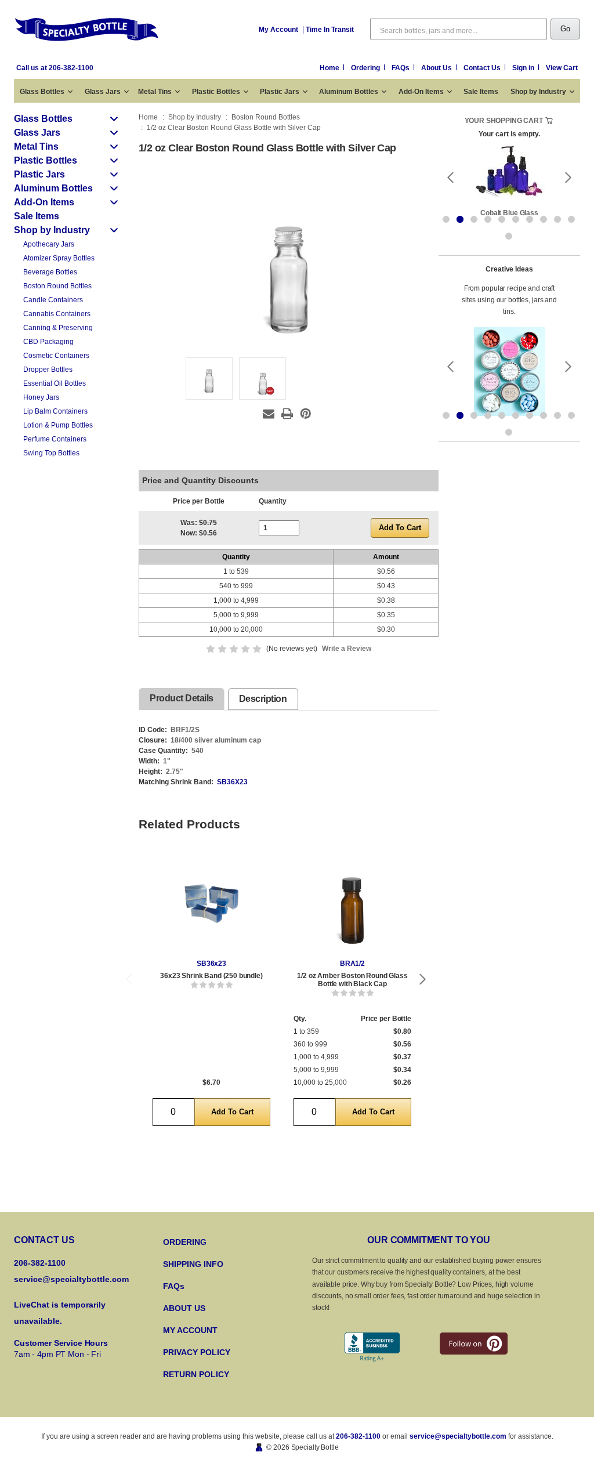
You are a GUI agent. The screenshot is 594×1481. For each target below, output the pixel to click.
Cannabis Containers (56, 314)
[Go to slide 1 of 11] (446, 219)
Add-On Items (421, 92)
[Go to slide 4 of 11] (487, 219)
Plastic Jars (279, 92)
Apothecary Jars (48, 244)
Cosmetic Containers (56, 356)
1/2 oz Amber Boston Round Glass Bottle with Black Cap (352, 980)
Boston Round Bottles (57, 286)
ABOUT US (184, 1308)
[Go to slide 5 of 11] (501, 219)
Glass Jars (103, 92)
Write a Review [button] (346, 648)
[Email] (268, 413)
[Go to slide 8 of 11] (543, 219)
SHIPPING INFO (193, 1264)
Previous (128, 979)
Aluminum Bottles (348, 92)
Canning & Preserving (58, 328)
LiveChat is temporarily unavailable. (60, 1313)
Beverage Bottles (50, 272)
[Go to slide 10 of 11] (571, 219)
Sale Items (480, 92)
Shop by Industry (538, 92)
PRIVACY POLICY (196, 1352)
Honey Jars (41, 397)
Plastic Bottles (216, 92)
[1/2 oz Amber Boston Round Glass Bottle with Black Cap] (352, 903)
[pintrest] (474, 1343)
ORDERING (185, 1242)
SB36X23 (232, 782)
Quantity (273, 501)
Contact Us (482, 68)
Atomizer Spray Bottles (59, 258)
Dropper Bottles (48, 369)
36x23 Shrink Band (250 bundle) (211, 976)
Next (422, 979)
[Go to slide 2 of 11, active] (460, 219)
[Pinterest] (306, 413)
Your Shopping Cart (504, 121)
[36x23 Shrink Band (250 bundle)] (211, 903)
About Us (437, 68)
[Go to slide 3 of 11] (473, 219)
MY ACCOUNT (190, 1330)
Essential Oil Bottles (54, 383)
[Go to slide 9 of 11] (557, 219)
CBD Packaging (48, 342)
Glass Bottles (42, 92)
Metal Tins (155, 92)
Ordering (366, 68)
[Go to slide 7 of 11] (529, 219)
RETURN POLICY (196, 1374)
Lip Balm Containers (55, 411)
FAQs (401, 68)
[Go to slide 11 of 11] (508, 236)
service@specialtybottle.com (71, 1279)
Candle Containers (53, 300)
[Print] (287, 413)
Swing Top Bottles (51, 453)
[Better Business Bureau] (372, 1347)
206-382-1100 (358, 1436)
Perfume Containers (54, 439)
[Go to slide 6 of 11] (515, 219)
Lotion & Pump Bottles (58, 425)
